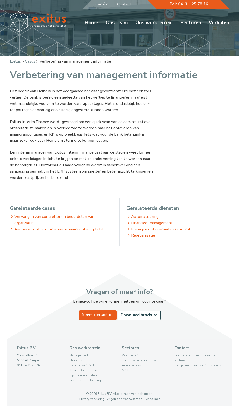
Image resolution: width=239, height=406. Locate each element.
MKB (125, 370)
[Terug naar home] (38, 31)
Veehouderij (130, 355)
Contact (124, 4)
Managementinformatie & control (160, 229)
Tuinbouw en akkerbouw (139, 360)
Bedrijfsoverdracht (82, 365)
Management (78, 355)
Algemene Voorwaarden (124, 399)
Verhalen (219, 22)
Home (91, 22)
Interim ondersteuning (85, 380)
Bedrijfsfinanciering (83, 370)
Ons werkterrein (154, 22)
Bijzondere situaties (83, 375)
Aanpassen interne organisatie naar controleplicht (58, 229)
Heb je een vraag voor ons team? (197, 365)
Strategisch (77, 360)
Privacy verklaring (92, 399)
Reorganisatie (143, 235)
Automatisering (144, 216)
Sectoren (190, 22)
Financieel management (152, 223)
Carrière (102, 4)
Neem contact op (98, 315)
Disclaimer (152, 399)
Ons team (117, 22)
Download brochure (139, 315)
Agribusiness (131, 365)
